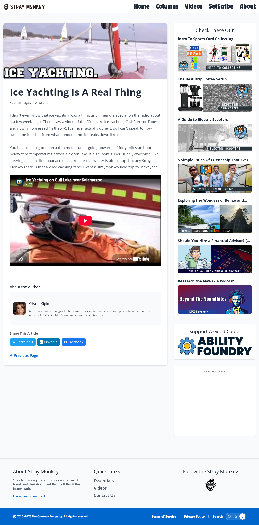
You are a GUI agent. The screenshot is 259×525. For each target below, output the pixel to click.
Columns (167, 6)
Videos (193, 6)
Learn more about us (27, 496)
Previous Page (26, 355)
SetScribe (221, 6)
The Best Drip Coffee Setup (202, 79)
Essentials (104, 480)
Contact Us (104, 495)
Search (218, 516)
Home (142, 6)
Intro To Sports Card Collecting (205, 38)
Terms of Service (164, 516)
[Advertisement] (215, 403)
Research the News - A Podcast (206, 281)
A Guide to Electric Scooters (203, 119)
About (248, 6)
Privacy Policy (194, 516)
